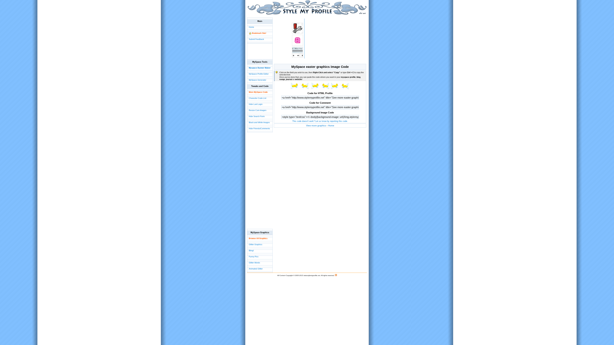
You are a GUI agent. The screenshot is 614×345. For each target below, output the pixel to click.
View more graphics (316, 125)
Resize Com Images (257, 110)
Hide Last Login (256, 104)
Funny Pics (253, 257)
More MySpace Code (258, 92)
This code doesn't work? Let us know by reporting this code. (320, 121)
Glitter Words (254, 263)
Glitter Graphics (255, 244)
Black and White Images (259, 122)
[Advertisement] (305, 16)
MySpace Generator (257, 80)
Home (331, 125)
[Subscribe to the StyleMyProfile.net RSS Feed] (336, 275)
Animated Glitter (256, 269)
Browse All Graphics (258, 238)
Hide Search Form (257, 116)
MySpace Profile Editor (259, 74)
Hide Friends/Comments (259, 128)
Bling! (251, 250)
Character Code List (257, 98)
